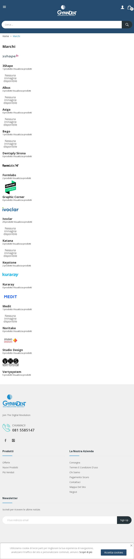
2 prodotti (7, 178)
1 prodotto (7, 68)
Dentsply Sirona (14, 153)
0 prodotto (7, 112)
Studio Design (12, 350)
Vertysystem (11, 372)
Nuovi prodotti (10, 467)
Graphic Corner (13, 197)
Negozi (73, 491)
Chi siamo (74, 472)
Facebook (5, 440)
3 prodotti (7, 90)
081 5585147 (23, 430)
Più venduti (8, 472)
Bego (6, 131)
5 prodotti (7, 374)
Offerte (6, 462)
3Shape (7, 66)
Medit (6, 306)
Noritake (9, 328)
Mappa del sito (77, 487)
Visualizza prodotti (22, 68)
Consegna (74, 462)
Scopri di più (85, 552)
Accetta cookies (113, 552)
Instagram (13, 440)
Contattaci (74, 482)
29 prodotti (7, 221)
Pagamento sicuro (79, 477)
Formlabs (9, 175)
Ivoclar (7, 219)
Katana (7, 241)
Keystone (9, 262)
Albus (6, 88)
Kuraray (8, 284)
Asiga (6, 109)
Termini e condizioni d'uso (83, 467)
